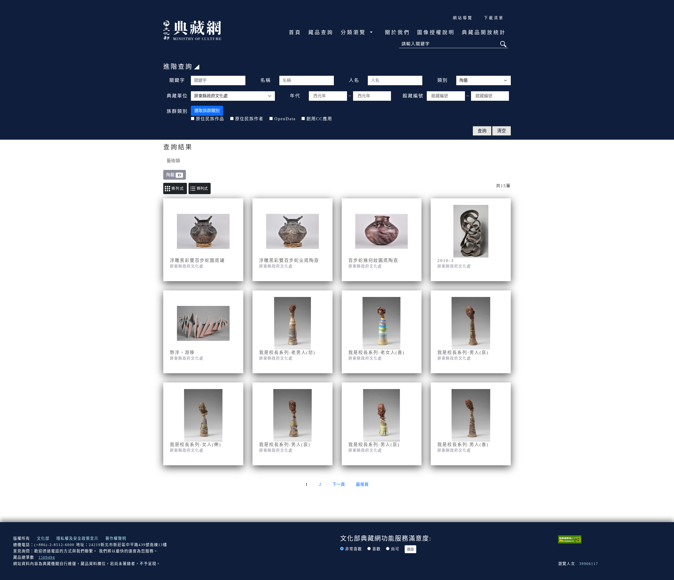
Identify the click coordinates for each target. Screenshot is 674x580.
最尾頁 (362, 484)
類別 (442, 80)
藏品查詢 (321, 32)
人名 (354, 80)
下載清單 (494, 18)
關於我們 (397, 32)
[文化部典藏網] (192, 30)
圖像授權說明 (436, 32)
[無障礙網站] (569, 539)
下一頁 (338, 484)
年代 (295, 95)
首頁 (295, 32)
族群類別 (177, 111)
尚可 (395, 549)
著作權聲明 (115, 538)
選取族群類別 (207, 110)
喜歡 (376, 549)
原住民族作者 (249, 119)
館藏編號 (413, 95)
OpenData (285, 119)
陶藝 (173, 175)
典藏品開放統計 (484, 32)
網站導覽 (463, 18)
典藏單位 (177, 95)
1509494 (46, 557)
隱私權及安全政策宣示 (77, 538)
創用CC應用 (319, 119)
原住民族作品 (210, 119)
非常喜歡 (353, 549)
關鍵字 (177, 80)
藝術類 (173, 160)
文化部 (43, 538)
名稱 (265, 80)
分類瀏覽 (355, 32)
